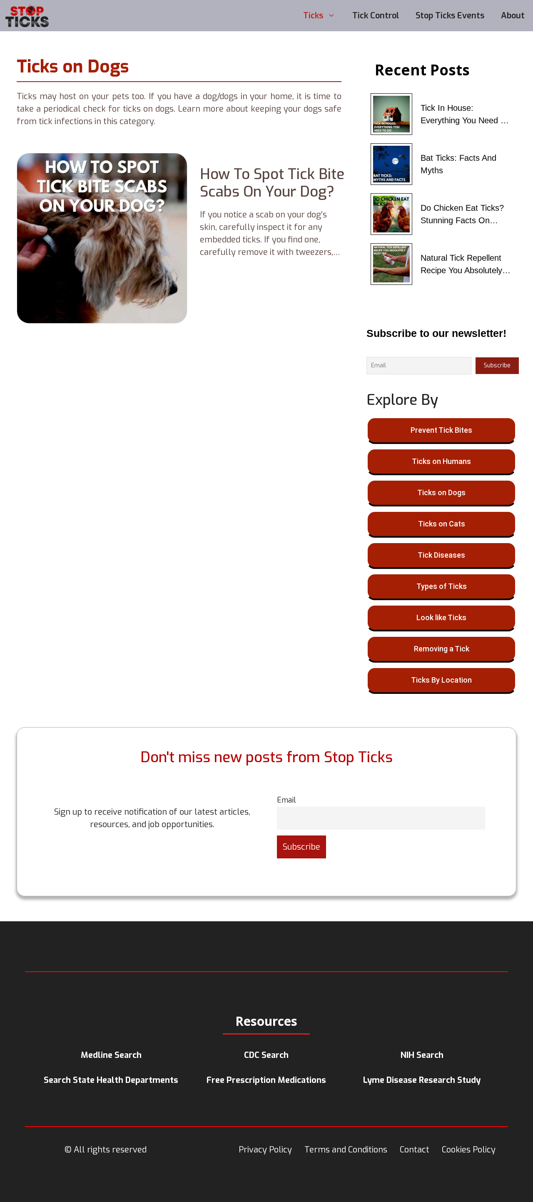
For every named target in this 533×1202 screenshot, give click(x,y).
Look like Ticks (441, 617)
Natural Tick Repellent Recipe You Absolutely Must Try (461, 265)
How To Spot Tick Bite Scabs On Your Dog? (272, 182)
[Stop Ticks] (27, 15)
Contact (414, 1149)
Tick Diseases (441, 555)
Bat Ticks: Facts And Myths (458, 164)
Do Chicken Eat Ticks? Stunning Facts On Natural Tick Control (462, 215)
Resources (266, 1021)
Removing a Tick (441, 648)
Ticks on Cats (441, 523)
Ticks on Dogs (441, 492)
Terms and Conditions (345, 1149)
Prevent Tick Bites (441, 430)
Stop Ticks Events (450, 15)
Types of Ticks (441, 586)
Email (286, 800)
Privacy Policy (265, 1149)
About (513, 15)
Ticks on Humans (441, 461)
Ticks (313, 15)
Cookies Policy (469, 1149)
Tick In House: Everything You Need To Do (465, 115)
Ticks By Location (441, 680)
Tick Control (375, 15)
